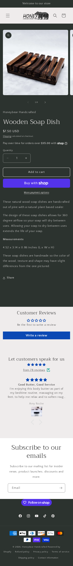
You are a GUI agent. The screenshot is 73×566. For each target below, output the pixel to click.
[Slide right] (45, 102)
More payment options (36, 192)
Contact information (48, 558)
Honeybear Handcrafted (34, 547)
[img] (36, 364)
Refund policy (22, 552)
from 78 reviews (34, 370)
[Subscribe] (60, 488)
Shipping (7, 136)
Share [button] (10, 277)
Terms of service (60, 552)
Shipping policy (26, 558)
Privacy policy (40, 552)
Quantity (8, 150)
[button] (8, 15)
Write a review (36, 335)
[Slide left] (28, 102)
